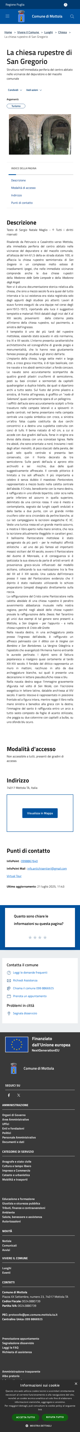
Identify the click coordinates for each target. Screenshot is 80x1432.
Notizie (6, 1241)
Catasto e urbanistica (16, 1175)
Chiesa (62, 32)
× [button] (75, 1383)
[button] (40, 1426)
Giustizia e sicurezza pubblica (21, 1203)
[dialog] (40, 1406)
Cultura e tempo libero (16, 1166)
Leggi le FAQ (10, 1347)
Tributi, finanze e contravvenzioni (23, 1208)
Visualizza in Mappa (40, 813)
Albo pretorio (11, 1376)
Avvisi (6, 1250)
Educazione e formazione (18, 1199)
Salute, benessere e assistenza (22, 1217)
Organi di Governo (14, 1115)
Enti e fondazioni (13, 1128)
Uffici (5, 1124)
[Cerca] (72, 16)
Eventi (6, 1272)
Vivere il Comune (28, 32)
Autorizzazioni (11, 1221)
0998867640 (29, 861)
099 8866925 (34, 1319)
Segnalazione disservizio (18, 1343)
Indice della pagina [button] (23, 168)
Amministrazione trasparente (21, 1371)
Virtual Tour (14, 876)
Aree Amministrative (15, 1119)
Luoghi (48, 32)
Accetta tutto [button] (25, 1417)
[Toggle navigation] (7, 16)
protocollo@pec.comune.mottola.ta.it (33, 1314)
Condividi (13, 90)
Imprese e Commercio (16, 1170)
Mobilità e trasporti (15, 1179)
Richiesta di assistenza (17, 1352)
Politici (6, 1133)
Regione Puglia (15, 4)
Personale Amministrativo (19, 1137)
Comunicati (9, 1245)
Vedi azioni (32, 90)
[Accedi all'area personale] (65, 4)
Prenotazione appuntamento (20, 1338)
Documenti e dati (13, 1142)
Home (8, 32)
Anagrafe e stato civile (16, 1161)
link (40, 1409)
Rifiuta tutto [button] (55, 1417)
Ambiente (8, 1212)
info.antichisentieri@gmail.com (47, 868)
